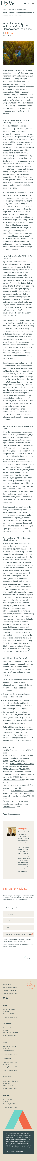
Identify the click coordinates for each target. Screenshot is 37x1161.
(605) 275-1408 (12, 1107)
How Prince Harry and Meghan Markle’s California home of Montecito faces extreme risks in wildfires (18, 793)
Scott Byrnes (9, 33)
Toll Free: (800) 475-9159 (10, 994)
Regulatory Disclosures (10, 987)
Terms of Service (17, 941)
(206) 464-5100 (12, 1017)
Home (4, 9)
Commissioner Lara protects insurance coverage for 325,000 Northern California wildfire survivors (18, 777)
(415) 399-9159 (12, 1035)
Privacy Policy (6, 941)
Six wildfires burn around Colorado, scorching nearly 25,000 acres (18, 758)
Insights (11, 9)
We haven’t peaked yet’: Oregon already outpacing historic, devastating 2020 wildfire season (18, 766)
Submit (29, 958)
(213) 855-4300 (12, 1070)
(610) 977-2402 (12, 1089)
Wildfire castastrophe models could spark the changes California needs (15, 804)
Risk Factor (19, 697)
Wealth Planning (21, 9)
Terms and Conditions (9, 990)
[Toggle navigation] (33, 3)
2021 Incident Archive (19, 750)
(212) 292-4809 (12, 1054)
